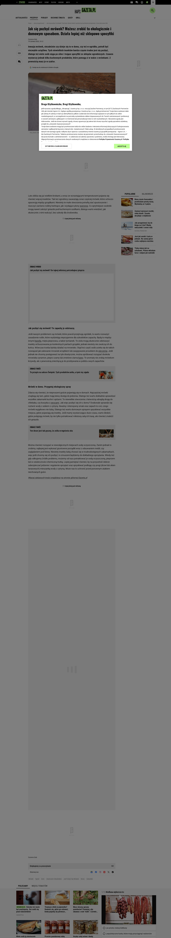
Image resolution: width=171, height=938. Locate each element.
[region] (85, 122)
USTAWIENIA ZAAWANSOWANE (56, 146)
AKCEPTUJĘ (121, 146)
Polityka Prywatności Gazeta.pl (110, 139)
